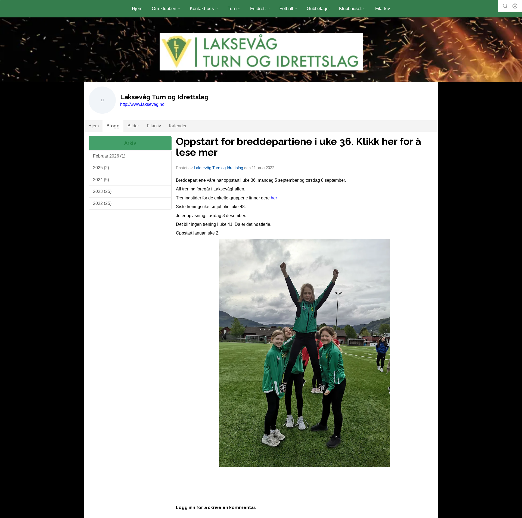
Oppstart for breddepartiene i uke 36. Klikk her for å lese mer (298, 147)
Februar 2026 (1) (109, 156)
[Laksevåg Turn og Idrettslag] (261, 51)
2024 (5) (101, 179)
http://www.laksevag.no (142, 104)
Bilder (133, 126)
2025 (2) (101, 167)
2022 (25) (102, 203)
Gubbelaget (318, 8)
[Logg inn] (515, 6)
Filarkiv (382, 8)
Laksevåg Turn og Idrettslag (218, 167)
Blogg (113, 125)
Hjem (137, 8)
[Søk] (505, 6)
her (274, 198)
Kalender (178, 126)
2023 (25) (102, 191)
